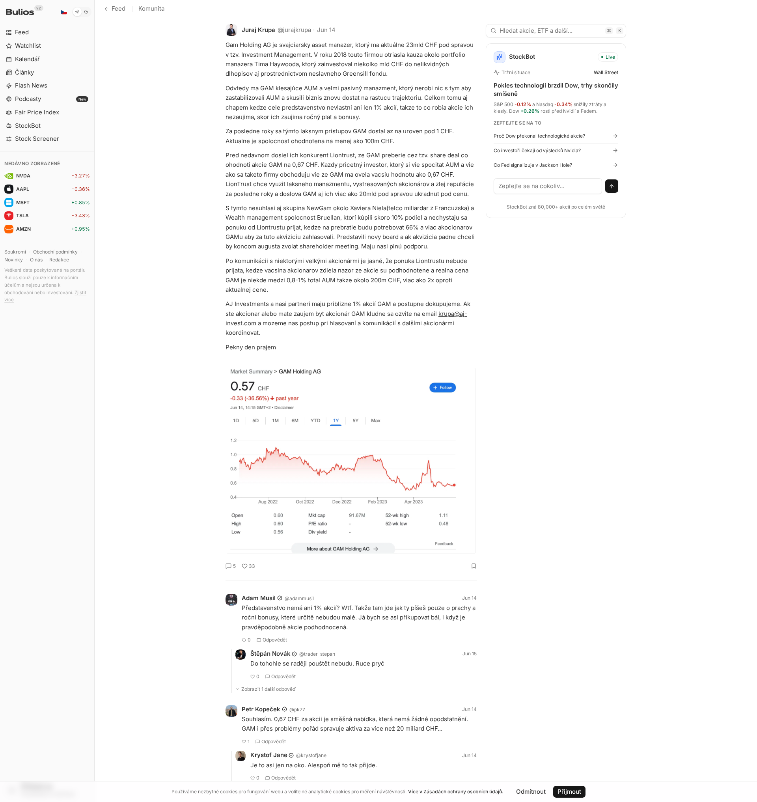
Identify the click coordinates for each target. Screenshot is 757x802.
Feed (118, 8)
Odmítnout (531, 791)
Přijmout (569, 791)
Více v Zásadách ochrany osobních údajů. (455, 792)
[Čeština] (64, 12)
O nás (36, 260)
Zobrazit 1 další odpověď (268, 689)
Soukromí (15, 252)
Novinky (13, 260)
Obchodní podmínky (55, 252)
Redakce (59, 260)
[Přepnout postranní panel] (94, 401)
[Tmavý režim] (81, 12)
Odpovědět (275, 640)
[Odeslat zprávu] (612, 186)
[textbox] (548, 186)
